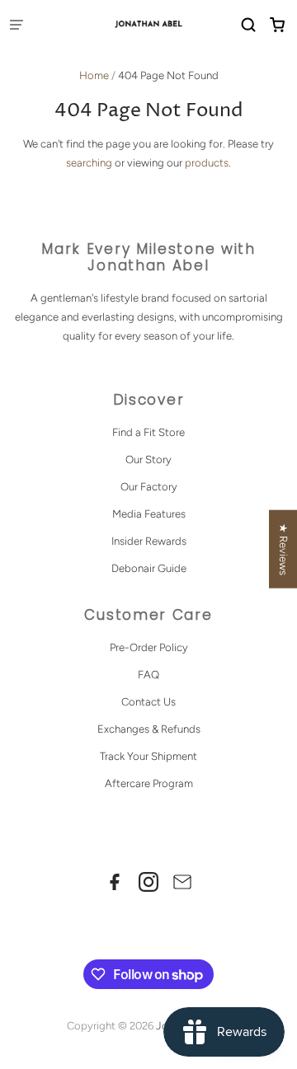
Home (94, 75)
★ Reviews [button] (283, 548)
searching (89, 163)
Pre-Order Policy (149, 647)
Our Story (148, 459)
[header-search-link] (247, 25)
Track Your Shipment (148, 756)
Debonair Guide (148, 568)
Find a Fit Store (148, 432)
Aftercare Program (149, 783)
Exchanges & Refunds (148, 729)
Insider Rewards (148, 541)
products (207, 163)
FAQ (148, 674)
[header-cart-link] (276, 25)
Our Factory (148, 487)
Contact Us (148, 702)
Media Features (149, 514)
